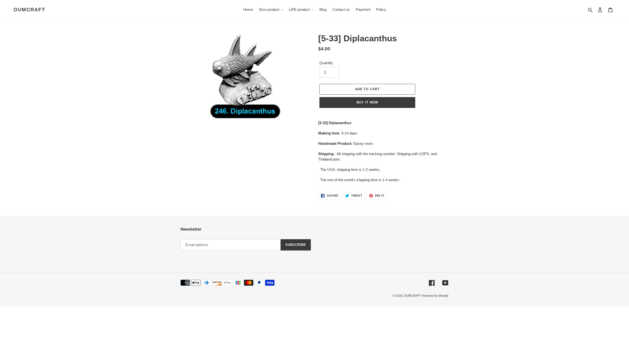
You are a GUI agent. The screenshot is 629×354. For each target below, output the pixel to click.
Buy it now (367, 102)
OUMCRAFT (29, 9)
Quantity (326, 63)
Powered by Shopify (435, 295)
